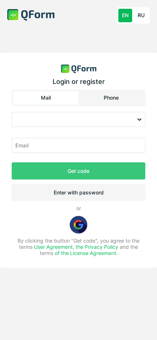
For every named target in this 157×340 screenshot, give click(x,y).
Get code (78, 171)
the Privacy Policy (97, 247)
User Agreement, (55, 247)
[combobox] (78, 119)
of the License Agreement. (86, 253)
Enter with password (79, 192)
